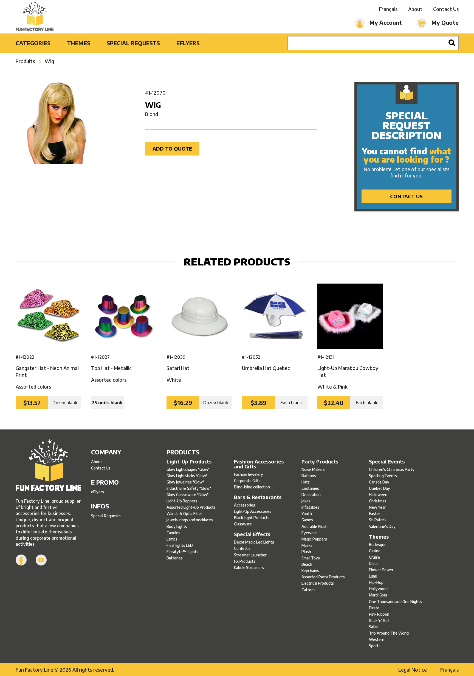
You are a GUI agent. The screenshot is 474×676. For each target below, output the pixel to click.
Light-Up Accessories (252, 511)
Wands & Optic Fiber (184, 513)
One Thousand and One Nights (395, 601)
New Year (377, 507)
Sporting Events (383, 475)
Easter (374, 513)
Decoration (311, 494)
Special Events (387, 461)
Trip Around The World (389, 633)
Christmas (377, 501)
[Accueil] (48, 466)
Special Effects (252, 534)
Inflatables (310, 507)
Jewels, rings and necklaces (190, 519)
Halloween (378, 494)
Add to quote (172, 148)
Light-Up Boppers (182, 501)
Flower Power (381, 569)
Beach (306, 564)
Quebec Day (379, 488)
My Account (385, 22)
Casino (374, 550)
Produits (25, 61)
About (415, 9)
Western (376, 639)
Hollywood (378, 588)
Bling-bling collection (252, 487)
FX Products (244, 561)
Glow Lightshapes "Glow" (188, 469)
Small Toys (310, 558)
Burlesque (377, 544)
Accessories (244, 505)
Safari (374, 626)
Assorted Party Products (323, 577)
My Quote (444, 22)
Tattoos (308, 589)
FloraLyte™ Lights (182, 551)
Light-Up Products (189, 461)
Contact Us (446, 9)
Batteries (175, 558)
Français (388, 9)
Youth (306, 513)
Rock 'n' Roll (379, 620)
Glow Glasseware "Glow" (187, 494)
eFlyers (188, 42)
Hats (305, 482)
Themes (78, 42)
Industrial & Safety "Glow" (189, 488)
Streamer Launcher (250, 555)
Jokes (306, 501)
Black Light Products (251, 517)
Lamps (172, 539)
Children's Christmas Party (391, 469)
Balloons (308, 475)
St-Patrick (377, 519)
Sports (374, 645)
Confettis (242, 548)
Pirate (374, 608)
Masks (306, 545)
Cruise (374, 557)
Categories (33, 42)
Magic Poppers (314, 539)
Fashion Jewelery (248, 474)
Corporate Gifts (247, 480)
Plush (306, 551)
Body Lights (177, 526)
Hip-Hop (376, 582)
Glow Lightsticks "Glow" (187, 475)
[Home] (35, 16)
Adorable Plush (314, 526)
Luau (373, 576)
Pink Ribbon (379, 614)
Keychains (310, 570)
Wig (49, 61)
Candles (173, 532)
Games (307, 519)
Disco (374, 563)
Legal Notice (412, 669)
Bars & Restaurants (257, 497)
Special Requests (133, 42)
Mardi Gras (378, 595)
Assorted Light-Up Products (191, 507)
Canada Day (379, 482)
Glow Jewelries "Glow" (185, 482)
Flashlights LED (180, 545)
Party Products (319, 461)
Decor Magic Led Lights (254, 542)
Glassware (243, 524)
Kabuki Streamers (249, 567)
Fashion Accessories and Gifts (259, 464)
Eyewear (309, 532)
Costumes (310, 488)
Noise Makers (313, 469)
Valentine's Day (382, 526)
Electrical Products (317, 583)
